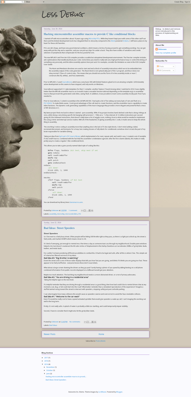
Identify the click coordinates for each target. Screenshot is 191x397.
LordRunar (102, 392)
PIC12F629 (48, 103)
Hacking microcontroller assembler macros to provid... (66, 377)
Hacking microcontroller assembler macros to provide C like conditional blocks (90, 34)
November (50, 367)
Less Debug (62, 14)
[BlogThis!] (84, 210)
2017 (46, 358)
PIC (79, 214)
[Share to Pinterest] (92, 210)
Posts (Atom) (100, 341)
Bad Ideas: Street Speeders (59, 228)
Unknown (162, 49)
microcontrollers (71, 214)
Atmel (113, 41)
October (49, 370)
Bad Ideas (53, 325)
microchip (61, 214)
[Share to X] (87, 210)
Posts (161, 66)
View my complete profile (166, 53)
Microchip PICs (94, 39)
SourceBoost (67, 82)
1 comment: (73, 210)
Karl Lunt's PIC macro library (69, 136)
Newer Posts (49, 334)
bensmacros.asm (76, 202)
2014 (46, 364)
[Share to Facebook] (89, 210)
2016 (46, 361)
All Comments (164, 70)
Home (101, 334)
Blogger (119, 392)
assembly (52, 214)
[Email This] (82, 210)
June (48, 374)
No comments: (75, 322)
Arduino (126, 41)
